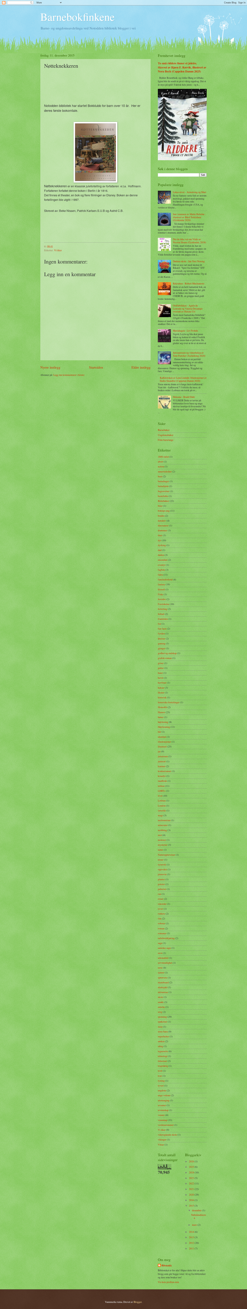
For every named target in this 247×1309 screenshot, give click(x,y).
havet (160, 677)
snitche (161, 1007)
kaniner (161, 766)
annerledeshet (165, 471)
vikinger (162, 1139)
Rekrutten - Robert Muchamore (188, 283)
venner (161, 1115)
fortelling (162, 609)
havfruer (162, 682)
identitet (162, 736)
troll (160, 1070)
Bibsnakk (166, 1265)
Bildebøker (163, 501)
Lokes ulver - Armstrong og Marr (189, 192)
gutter (161, 668)
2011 (192, 1248)
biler (160, 505)
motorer (162, 840)
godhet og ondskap (167, 653)
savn (160, 953)
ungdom (162, 1090)
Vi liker (58, 250)
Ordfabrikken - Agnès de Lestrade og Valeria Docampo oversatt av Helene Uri (188, 308)
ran (159, 894)
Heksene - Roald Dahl (184, 397)
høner (161, 717)
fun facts (162, 628)
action (161, 466)
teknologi (162, 1056)
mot (160, 835)
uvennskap (163, 1110)
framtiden (163, 619)
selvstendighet (165, 962)
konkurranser (164, 771)
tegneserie (163, 1051)
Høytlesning (164, 727)
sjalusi (161, 972)
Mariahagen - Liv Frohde (185, 330)
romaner (162, 933)
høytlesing (163, 722)
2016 (192, 1200)
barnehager (163, 481)
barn (160, 476)
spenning (162, 1016)
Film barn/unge (165, 440)
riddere (161, 913)
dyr (159, 540)
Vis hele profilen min (168, 1282)
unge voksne (164, 1095)
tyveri (161, 1085)
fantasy (161, 584)
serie (160, 967)
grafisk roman (165, 658)
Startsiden (96, 367)
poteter (161, 884)
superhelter (163, 1036)
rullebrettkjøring (166, 938)
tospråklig (163, 1066)
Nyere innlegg (50, 367)
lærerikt (162, 810)
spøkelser (162, 1021)
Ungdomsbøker (165, 435)
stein (160, 1026)
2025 (192, 1166)
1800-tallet (163, 456)
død (160, 550)
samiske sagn (164, 948)
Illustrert (162, 746)
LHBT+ (162, 790)
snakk (161, 1002)
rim (159, 918)
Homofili (162, 707)
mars (194, 1224)
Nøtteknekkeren (198, 1216)
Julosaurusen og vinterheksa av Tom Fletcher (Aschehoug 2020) (189, 354)
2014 (192, 1232)
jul (159, 751)
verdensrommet (166, 1125)
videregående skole (167, 1134)
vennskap (162, 1120)
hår (159, 731)
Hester (161, 692)
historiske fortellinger (169, 702)
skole (160, 997)
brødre (161, 515)
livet (160, 795)
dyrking (162, 545)
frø (159, 623)
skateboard (163, 982)
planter (161, 879)
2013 (192, 1237)
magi (160, 815)
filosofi (161, 589)
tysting (161, 1080)
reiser (160, 898)
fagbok (161, 569)
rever (160, 908)
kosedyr (162, 776)
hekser (161, 687)
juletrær (162, 761)
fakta (160, 574)
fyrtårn (161, 633)
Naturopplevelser (166, 854)
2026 (192, 1161)
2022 (192, 1183)
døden (161, 555)
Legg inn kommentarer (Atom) (68, 375)
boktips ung (164, 510)
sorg (160, 1012)
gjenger (161, 648)
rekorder (162, 904)
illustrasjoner (164, 741)
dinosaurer (163, 525)
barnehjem (163, 486)
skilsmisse (163, 992)
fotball (161, 614)
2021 (192, 1189)
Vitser (161, 1144)
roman (161, 928)
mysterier (162, 844)
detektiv (162, 520)
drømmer (162, 530)
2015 (192, 1205)
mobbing (162, 830)
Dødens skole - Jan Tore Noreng (189, 261)
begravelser (163, 491)
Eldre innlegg (141, 367)
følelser (161, 638)
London (162, 805)
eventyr (161, 565)
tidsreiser (162, 1061)
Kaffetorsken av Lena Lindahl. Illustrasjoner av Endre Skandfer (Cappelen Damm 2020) (183, 379)
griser (161, 663)
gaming (161, 643)
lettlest (161, 786)
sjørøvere (162, 977)
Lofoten (162, 800)
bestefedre (163, 496)
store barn (163, 1031)
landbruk (162, 781)
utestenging (163, 1100)
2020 (192, 1194)
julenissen (163, 756)
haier (160, 673)
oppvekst (162, 869)
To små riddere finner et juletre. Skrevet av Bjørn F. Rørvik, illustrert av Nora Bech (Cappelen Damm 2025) (182, 67)
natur (160, 849)
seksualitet (163, 958)
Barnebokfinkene (77, 16)
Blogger (138, 1302)
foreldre (162, 599)
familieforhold (165, 579)
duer (160, 535)
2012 (192, 1243)
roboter (161, 923)
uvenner (162, 1105)
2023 (192, 1178)
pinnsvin (162, 874)
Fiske (160, 594)
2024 (192, 1172)
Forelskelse (163, 604)
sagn (160, 943)
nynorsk (162, 864)
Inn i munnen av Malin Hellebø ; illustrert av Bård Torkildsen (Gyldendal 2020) (189, 217)
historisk (162, 697)
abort (160, 461)
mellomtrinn (164, 820)
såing (160, 1046)
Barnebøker (164, 430)
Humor (161, 712)
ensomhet (162, 559)
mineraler (163, 825)
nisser (161, 859)
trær (160, 1075)
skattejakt (162, 987)
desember (197, 1210)
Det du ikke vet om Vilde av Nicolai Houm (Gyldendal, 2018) (189, 240)
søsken (161, 1041)
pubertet (162, 889)
